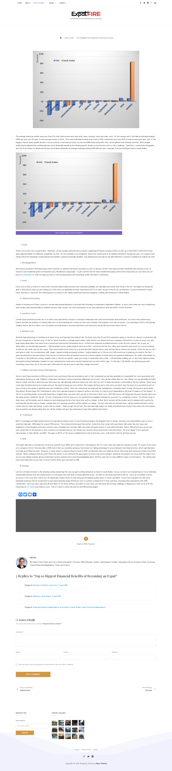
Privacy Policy (86, 750)
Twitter (144, 3)
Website (115, 652)
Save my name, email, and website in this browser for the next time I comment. (45, 664)
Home (20, 3)
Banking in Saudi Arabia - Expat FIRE (47, 596)
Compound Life (28, 274)
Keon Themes (101, 763)
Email (66, 652)
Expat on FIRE (39, 3)
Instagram (148, 3)
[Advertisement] (86, 515)
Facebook (140, 3)
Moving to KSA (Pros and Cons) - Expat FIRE (50, 585)
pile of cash (28, 487)
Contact (77, 750)
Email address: (20, 721)
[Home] (61, 38)
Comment (20, 632)
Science (62, 3)
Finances (92, 544)
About (27, 3)
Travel (51, 3)
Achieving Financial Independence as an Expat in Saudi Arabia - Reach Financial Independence (69, 607)
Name (18, 652)
